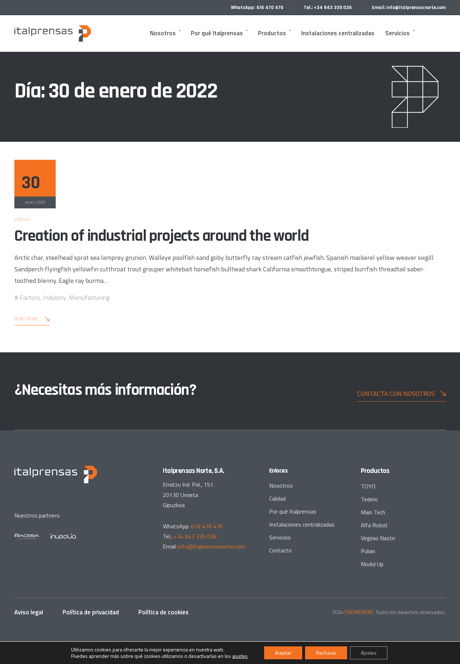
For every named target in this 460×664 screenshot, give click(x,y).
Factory (30, 297)
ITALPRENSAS (359, 612)
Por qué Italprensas (217, 33)
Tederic (369, 499)
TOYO (368, 486)
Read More (26, 319)
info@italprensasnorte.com (416, 7)
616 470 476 (270, 7)
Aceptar (283, 652)
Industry (22, 219)
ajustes (240, 656)
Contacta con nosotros (396, 393)
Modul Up (372, 564)
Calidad (277, 498)
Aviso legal (28, 612)
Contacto (280, 550)
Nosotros (163, 33)
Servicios (397, 33)
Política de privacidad (91, 612)
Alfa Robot (374, 525)
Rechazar (326, 652)
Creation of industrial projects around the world (161, 236)
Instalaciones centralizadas (337, 33)
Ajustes (369, 652)
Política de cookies (163, 612)
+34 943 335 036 (333, 7)
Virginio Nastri (378, 538)
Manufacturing (89, 297)
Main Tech (373, 512)
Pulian (368, 551)
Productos (272, 33)
